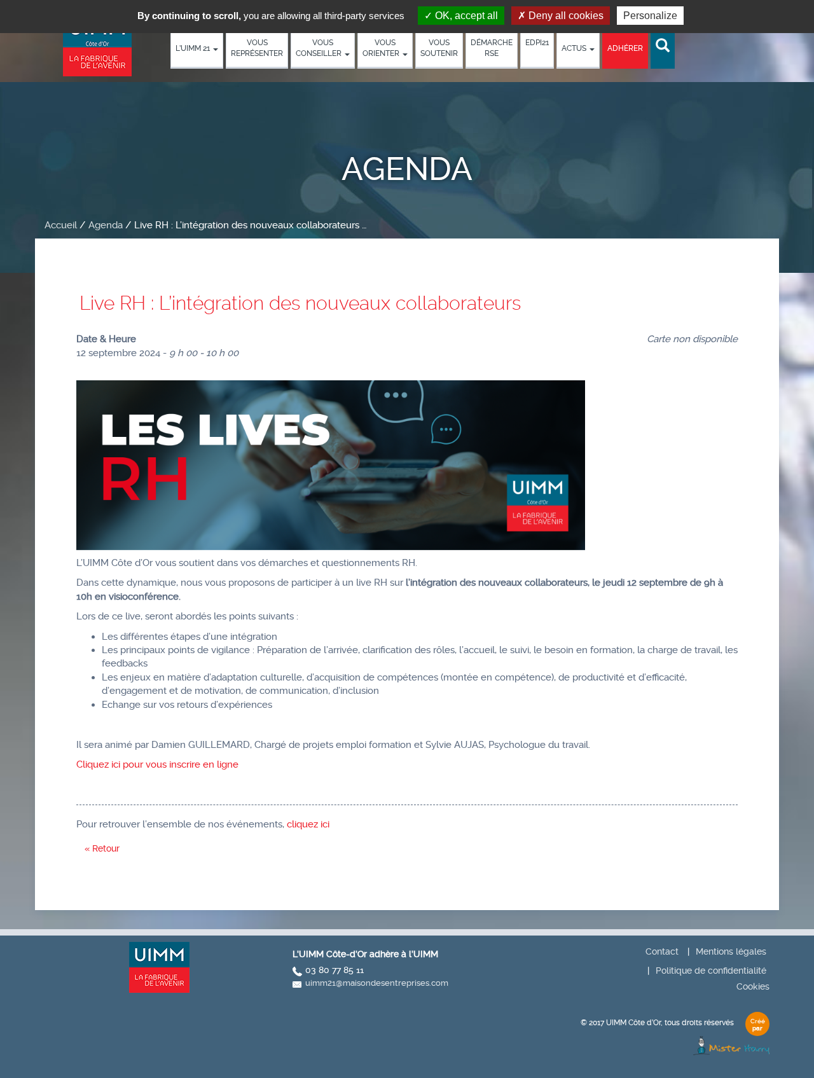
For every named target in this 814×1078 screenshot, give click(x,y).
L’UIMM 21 (194, 48)
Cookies (752, 986)
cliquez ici (308, 824)
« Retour (102, 848)
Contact (662, 951)
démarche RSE (492, 48)
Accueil (61, 225)
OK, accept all (465, 15)
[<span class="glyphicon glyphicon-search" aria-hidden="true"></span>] (662, 46)
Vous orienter (381, 48)
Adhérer (625, 48)
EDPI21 (537, 42)
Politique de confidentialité (711, 970)
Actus (575, 48)
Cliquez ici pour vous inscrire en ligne (157, 764)
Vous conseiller (319, 48)
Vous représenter (257, 48)
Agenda (105, 225)
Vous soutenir (439, 48)
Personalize (650, 15)
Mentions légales (731, 951)
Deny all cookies (565, 15)
